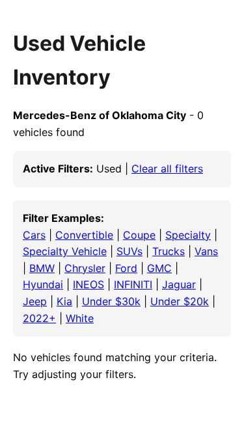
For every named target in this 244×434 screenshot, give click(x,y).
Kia (64, 301)
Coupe (139, 234)
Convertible (84, 234)
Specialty (188, 234)
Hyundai (43, 284)
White (80, 318)
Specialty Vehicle (65, 251)
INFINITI (133, 284)
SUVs (129, 251)
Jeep (35, 301)
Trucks (168, 251)
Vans (206, 251)
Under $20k (179, 301)
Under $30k (111, 301)
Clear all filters (167, 168)
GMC (159, 268)
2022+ (39, 318)
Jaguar (179, 284)
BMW (42, 268)
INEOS (88, 284)
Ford (126, 268)
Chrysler (84, 268)
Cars (34, 234)
